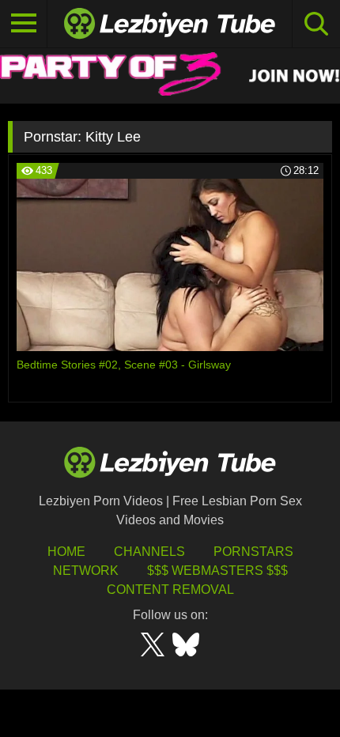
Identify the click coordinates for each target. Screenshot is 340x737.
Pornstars (253, 551)
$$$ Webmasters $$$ (217, 570)
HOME (66, 551)
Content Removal (170, 589)
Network (86, 570)
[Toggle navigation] (23, 23)
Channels (149, 551)
